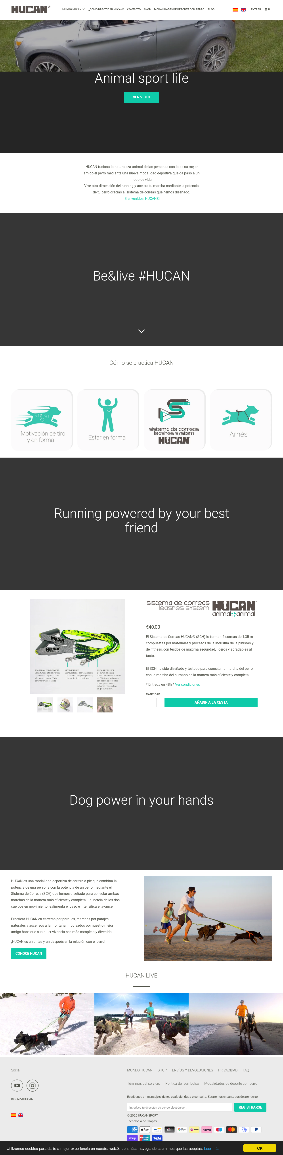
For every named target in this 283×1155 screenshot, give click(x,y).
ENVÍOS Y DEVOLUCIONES (192, 1070)
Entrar (256, 9)
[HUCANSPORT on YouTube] (18, 1085)
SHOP (147, 9)
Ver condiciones (187, 684)
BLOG (211, 9)
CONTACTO (134, 9)
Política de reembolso (182, 1083)
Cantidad (153, 694)
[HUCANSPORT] (33, 9)
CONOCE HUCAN (28, 953)
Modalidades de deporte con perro (179, 9)
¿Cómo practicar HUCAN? (106, 9)
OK (259, 1148)
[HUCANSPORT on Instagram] (34, 1085)
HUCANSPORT (148, 1115)
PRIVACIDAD (227, 1070)
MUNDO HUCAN (72, 9)
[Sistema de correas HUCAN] (77, 646)
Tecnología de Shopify (142, 1121)
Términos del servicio (143, 1083)
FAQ (246, 1070)
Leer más (212, 1148)
